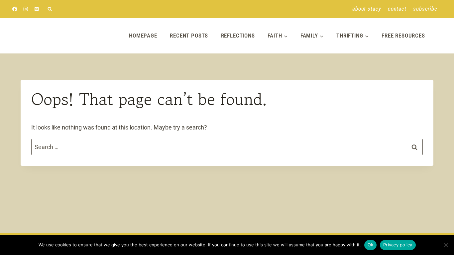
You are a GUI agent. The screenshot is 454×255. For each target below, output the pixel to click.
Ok (371, 244)
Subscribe (425, 8)
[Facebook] (15, 9)
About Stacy (366, 8)
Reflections (238, 35)
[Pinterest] (37, 9)
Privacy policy (397, 244)
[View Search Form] (50, 9)
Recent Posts (189, 35)
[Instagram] (26, 9)
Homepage (143, 35)
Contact (397, 8)
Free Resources (403, 35)
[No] (445, 245)
